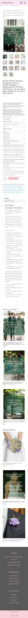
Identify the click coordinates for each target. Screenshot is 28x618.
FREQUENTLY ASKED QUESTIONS (14, 557)
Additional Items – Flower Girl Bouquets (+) (13, 150)
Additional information (9, 201)
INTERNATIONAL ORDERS (14, 565)
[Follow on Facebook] (11, 616)
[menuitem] (21, 3)
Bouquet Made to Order (14, 186)
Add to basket (13, 178)
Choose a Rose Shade (7, 117)
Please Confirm (6, 166)
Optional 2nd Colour (7, 121)
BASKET (14, 600)
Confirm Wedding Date (17, 187)
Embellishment (6, 132)
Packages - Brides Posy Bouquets (12, 191)
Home (4, 10)
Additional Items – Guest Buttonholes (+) (12, 154)
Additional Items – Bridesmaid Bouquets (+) (13, 145)
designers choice (11, 192)
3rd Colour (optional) (7, 128)
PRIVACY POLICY (14, 578)
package (16, 192)
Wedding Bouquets (13, 10)
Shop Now (7, 10)
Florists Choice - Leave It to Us (9, 189)
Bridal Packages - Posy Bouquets (12, 12)
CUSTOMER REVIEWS (14, 562)
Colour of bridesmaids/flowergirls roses (11, 141)
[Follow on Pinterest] (17, 616)
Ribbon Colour (6, 137)
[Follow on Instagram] (14, 616)
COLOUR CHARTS (14, 575)
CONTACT (14, 594)
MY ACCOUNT (14, 597)
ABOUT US (14, 559)
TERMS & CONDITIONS (14, 584)
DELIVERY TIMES (14, 603)
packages (20, 192)
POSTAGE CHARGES (14, 581)
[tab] (14, 198)
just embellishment (19, 189)
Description (6, 198)
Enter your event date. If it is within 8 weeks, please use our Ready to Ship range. (13, 160)
